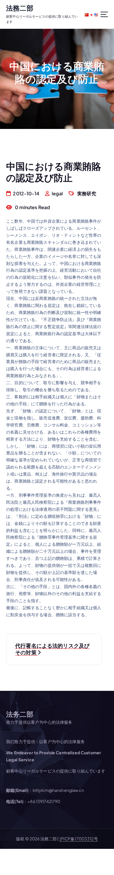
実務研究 (86, 193)
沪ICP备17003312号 (78, 838)
